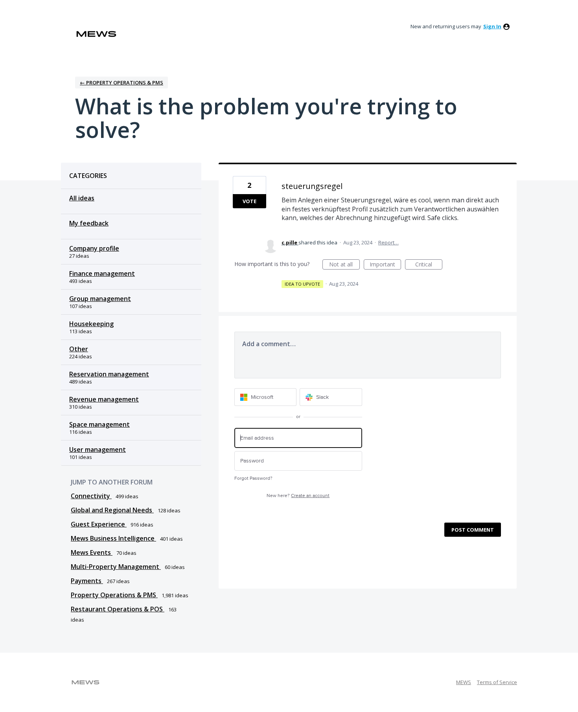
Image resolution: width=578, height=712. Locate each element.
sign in (492, 26)
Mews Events (91, 552)
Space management (99, 424)
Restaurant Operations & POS (117, 609)
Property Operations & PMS (114, 595)
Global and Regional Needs (112, 510)
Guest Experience (99, 524)
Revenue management (104, 399)
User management (97, 449)
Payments (87, 580)
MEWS (463, 682)
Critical (428, 265)
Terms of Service (497, 682)
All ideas (81, 198)
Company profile (94, 248)
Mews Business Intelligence (113, 538)
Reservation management (109, 374)
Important (385, 265)
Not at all (344, 265)
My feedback (89, 223)
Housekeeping (91, 323)
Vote (249, 201)
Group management (100, 298)
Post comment (472, 529)
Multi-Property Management (116, 566)
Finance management (102, 273)
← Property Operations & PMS (121, 82)
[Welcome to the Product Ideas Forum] (96, 34)
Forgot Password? (253, 478)
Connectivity (91, 496)
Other (78, 349)
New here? (298, 496)
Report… (388, 242)
